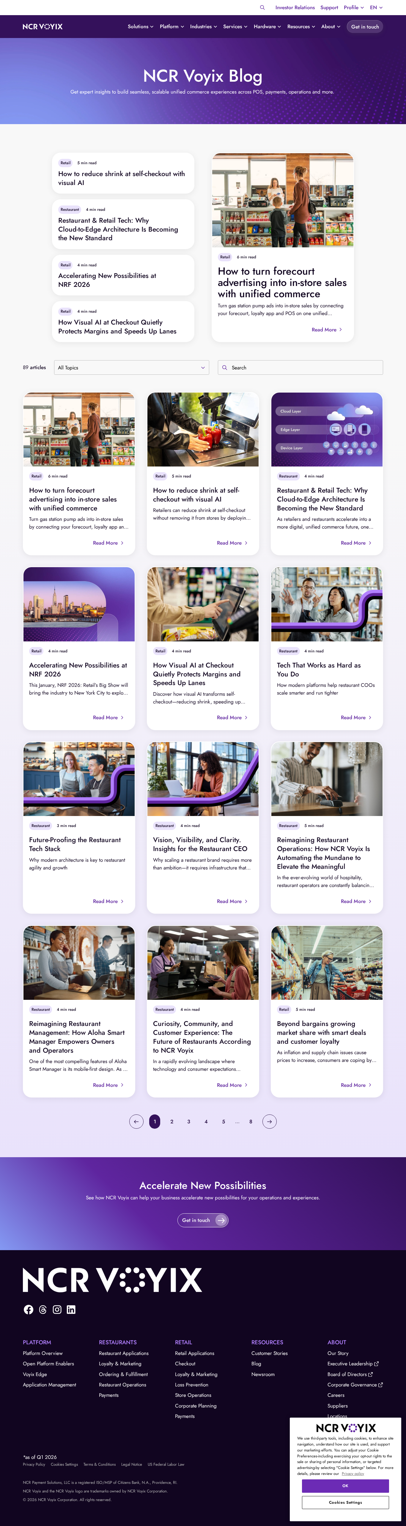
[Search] (262, 7)
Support (329, 7)
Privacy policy (353, 1473)
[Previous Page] (136, 1121)
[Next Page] (269, 1121)
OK (345, 1486)
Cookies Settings (64, 1464)
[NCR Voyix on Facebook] (28, 1309)
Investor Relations (295, 7)
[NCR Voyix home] (43, 26)
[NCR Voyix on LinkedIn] (71, 1309)
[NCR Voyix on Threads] (42, 1309)
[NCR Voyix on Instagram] (57, 1309)
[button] (354, 7)
